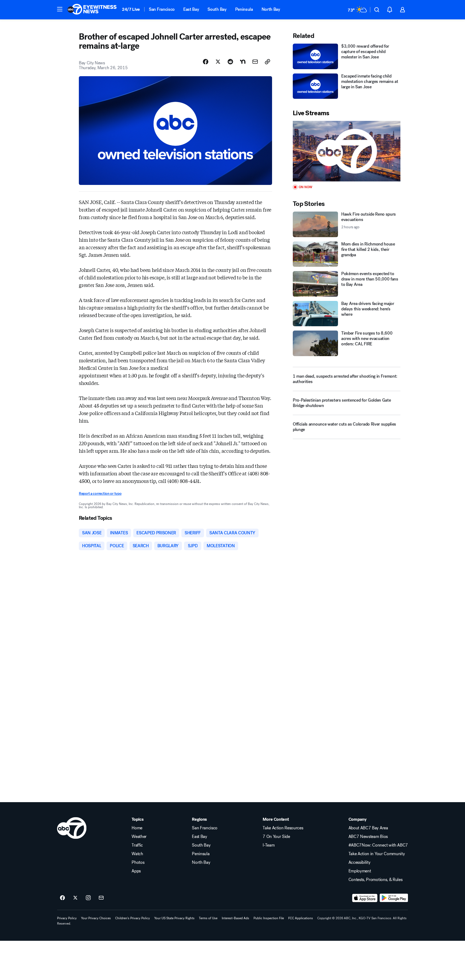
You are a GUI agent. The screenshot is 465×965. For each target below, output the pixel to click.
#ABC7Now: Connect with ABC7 (378, 845)
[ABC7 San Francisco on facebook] (62, 898)
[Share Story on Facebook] (205, 61)
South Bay (216, 9)
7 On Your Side (276, 836)
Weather (139, 836)
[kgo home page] (71, 828)
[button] (59, 9)
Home (137, 828)
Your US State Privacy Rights (174, 918)
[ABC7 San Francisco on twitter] (75, 898)
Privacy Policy (67, 918)
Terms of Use (208, 918)
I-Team (268, 845)
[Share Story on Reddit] (230, 61)
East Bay (191, 9)
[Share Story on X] (218, 61)
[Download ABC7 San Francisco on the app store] (365, 898)
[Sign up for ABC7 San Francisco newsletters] (101, 898)
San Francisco (162, 9)
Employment (359, 871)
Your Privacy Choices (96, 918)
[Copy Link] (267, 61)
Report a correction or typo (100, 493)
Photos (138, 862)
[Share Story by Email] (255, 61)
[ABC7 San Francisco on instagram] (88, 898)
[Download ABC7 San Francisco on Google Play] (394, 898)
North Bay (271, 9)
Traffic (137, 845)
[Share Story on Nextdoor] (242, 61)
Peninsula (244, 9)
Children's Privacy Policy (132, 918)
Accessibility (359, 862)
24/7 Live (131, 9)
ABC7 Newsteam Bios (368, 836)
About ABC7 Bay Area (368, 828)
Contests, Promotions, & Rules (375, 880)
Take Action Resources (283, 828)
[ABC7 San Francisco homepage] (92, 10)
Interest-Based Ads (235, 918)
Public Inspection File (268, 918)
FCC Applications (300, 918)
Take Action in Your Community (376, 854)
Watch (137, 854)
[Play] (346, 151)
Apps (136, 871)
